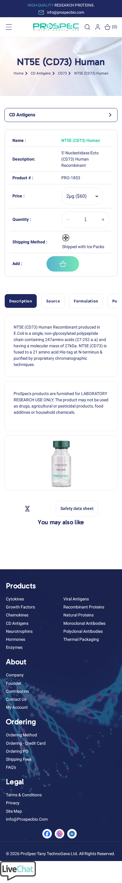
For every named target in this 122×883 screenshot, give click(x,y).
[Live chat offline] (18, 879)
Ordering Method (21, 735)
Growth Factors (20, 607)
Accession (40, 508)
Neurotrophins (19, 631)
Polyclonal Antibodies (83, 631)
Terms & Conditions (24, 795)
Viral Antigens (76, 599)
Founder (13, 683)
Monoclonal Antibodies (84, 623)
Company (15, 675)
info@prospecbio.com (27, 819)
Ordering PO (17, 751)
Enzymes (14, 647)
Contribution (17, 691)
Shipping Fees (18, 759)
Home (18, 73)
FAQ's (11, 767)
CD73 (62, 73)
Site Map (14, 811)
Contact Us (16, 699)
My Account (17, 707)
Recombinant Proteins (83, 607)
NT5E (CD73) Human (91, 73)
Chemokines (17, 615)
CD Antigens (41, 73)
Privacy (13, 803)
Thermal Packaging (81, 639)
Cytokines (15, 599)
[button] (87, 27)
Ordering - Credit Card (26, 743)
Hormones (15, 639)
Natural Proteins (78, 615)
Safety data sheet (77, 508)
